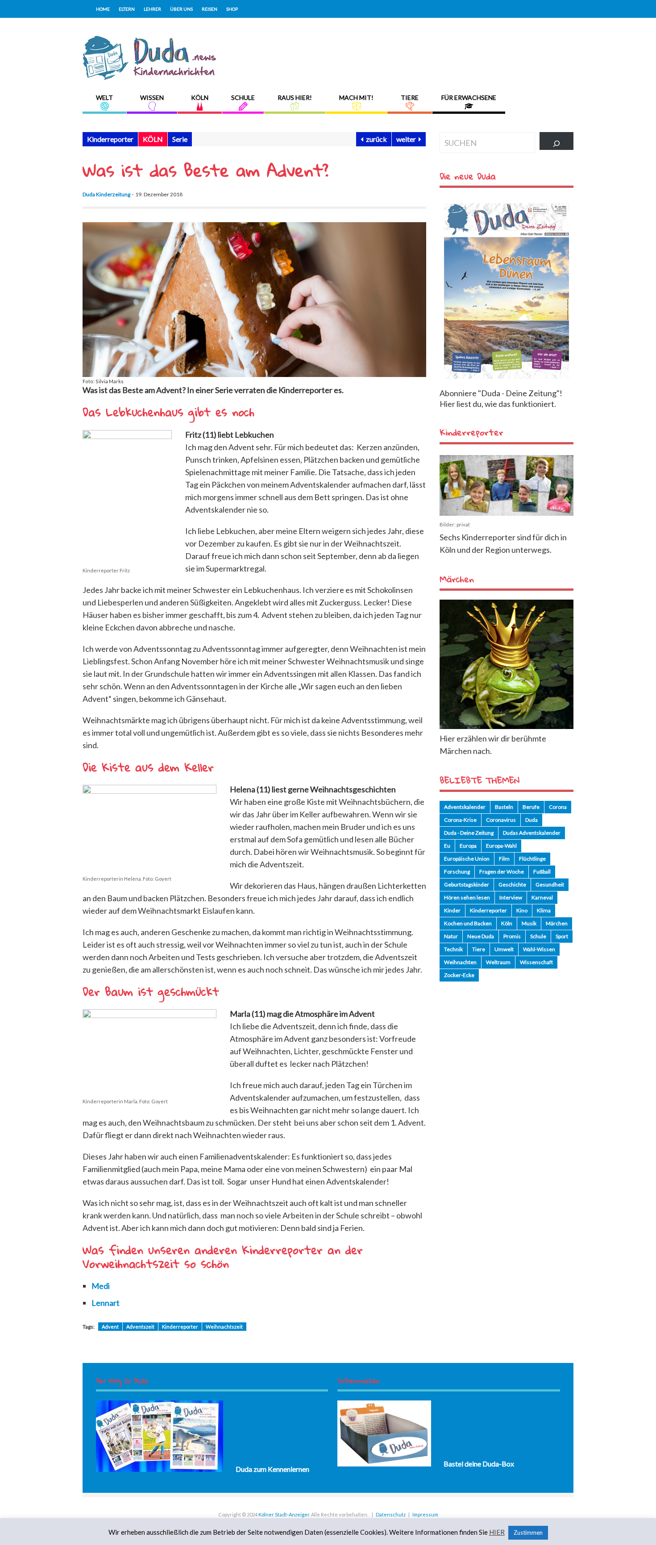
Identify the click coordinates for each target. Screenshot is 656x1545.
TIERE (410, 97)
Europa (468, 845)
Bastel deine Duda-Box (479, 1463)
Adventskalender (465, 807)
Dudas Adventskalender (532, 832)
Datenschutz (391, 1514)
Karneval (542, 897)
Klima (544, 910)
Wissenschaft (536, 962)
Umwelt (504, 949)
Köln (506, 923)
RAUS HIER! (295, 97)
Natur (451, 936)
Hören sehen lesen (467, 897)
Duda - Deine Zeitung (469, 832)
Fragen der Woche (501, 871)
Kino (521, 910)
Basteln (504, 807)
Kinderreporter (110, 139)
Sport (562, 936)
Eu (447, 845)
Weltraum (498, 962)
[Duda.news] (149, 77)
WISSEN (152, 97)
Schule (538, 936)
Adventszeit (140, 1327)
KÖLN (199, 97)
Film (504, 858)
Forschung (457, 871)
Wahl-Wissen (539, 949)
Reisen (209, 9)
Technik (453, 949)
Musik (529, 923)
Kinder (452, 910)
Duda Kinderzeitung (106, 194)
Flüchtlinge (532, 858)
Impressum (425, 1514)
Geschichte (512, 884)
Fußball (542, 871)
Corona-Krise (460, 819)
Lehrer (152, 9)
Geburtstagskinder (466, 884)
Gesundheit (550, 884)
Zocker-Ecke (459, 975)
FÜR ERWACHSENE (468, 97)
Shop (232, 9)
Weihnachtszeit (224, 1327)
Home (103, 9)
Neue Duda (480, 936)
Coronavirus (501, 819)
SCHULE (243, 97)
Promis (512, 936)
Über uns (181, 9)
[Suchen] (556, 141)
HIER (497, 1532)
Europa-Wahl (501, 845)
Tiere (478, 949)
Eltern (127, 9)
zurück (375, 139)
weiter (407, 139)
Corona (558, 807)
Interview (510, 897)
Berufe (531, 807)
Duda (531, 819)
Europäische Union (467, 858)
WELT (104, 97)
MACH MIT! (356, 97)
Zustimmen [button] (528, 1532)
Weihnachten (460, 962)
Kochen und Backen (468, 923)
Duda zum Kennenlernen (272, 1469)
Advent (110, 1327)
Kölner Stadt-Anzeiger (283, 1514)
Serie (179, 139)
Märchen (557, 923)
